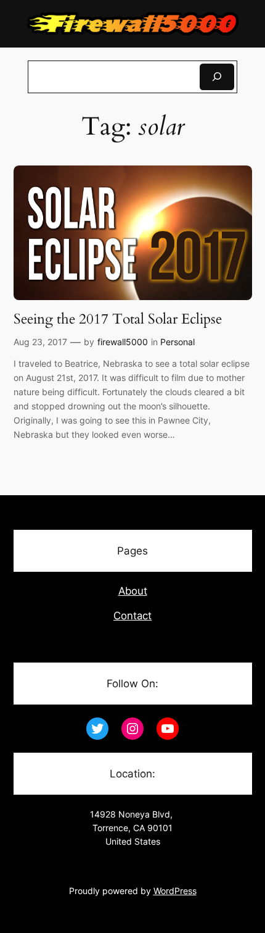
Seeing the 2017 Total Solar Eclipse (118, 319)
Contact (132, 615)
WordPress (175, 890)
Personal (177, 342)
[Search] (217, 77)
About (132, 591)
